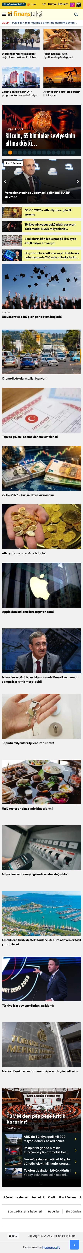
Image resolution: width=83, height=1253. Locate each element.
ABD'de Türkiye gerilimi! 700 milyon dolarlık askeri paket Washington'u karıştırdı (45, 1139)
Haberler (22, 1197)
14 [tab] (68, 153)
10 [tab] (49, 153)
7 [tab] (34, 153)
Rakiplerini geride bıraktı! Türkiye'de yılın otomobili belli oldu (45, 1150)
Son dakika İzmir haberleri (25, 1211)
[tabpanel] (41, 127)
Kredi (51, 1197)
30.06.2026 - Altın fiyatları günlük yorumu (48, 212)
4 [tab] (20, 153)
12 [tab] (58, 153)
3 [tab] (15, 153)
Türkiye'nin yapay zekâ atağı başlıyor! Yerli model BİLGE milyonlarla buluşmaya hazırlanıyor (50, 226)
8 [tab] (39, 153)
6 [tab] (29, 153)
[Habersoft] (51, 1247)
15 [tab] (73, 153)
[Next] (79, 181)
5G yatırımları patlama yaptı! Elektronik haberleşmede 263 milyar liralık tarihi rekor (52, 255)
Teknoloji (38, 1197)
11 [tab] (54, 153)
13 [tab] (63, 153)
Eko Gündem (13, 1128)
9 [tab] (44, 153)
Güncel (8, 1197)
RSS (14, 1236)
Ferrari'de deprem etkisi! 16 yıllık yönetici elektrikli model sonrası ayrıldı (47, 1161)
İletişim (63, 4)
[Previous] (4, 181)
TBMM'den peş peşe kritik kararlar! (36, 1119)
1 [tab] (5, 153)
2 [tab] (10, 153)
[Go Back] (74, 1245)
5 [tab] (25, 153)
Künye (52, 4)
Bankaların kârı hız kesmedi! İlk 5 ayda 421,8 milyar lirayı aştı (50, 241)
